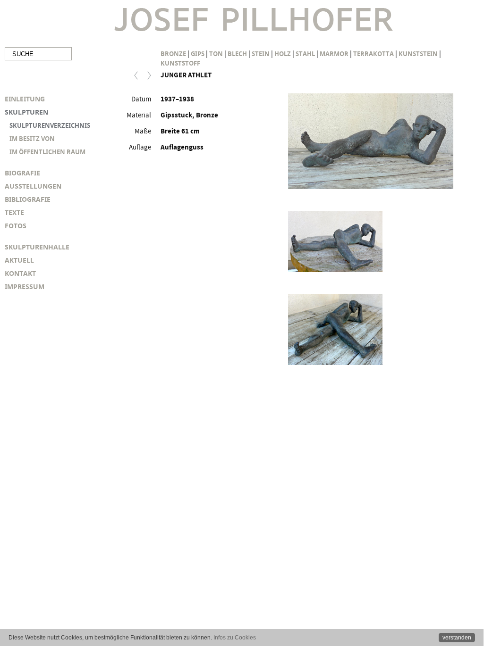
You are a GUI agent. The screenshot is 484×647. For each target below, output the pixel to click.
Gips (197, 54)
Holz (282, 54)
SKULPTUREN (26, 112)
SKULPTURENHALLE (37, 246)
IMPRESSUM (24, 286)
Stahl (305, 54)
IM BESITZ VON (32, 138)
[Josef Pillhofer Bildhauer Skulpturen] (253, 20)
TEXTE (14, 212)
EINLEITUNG (25, 98)
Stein (261, 54)
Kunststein (418, 54)
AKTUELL (19, 260)
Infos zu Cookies (234, 637)
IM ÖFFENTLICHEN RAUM (47, 152)
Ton (216, 54)
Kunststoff (180, 63)
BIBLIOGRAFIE (28, 199)
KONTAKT (20, 273)
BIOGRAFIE (22, 172)
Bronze (173, 54)
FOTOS (15, 225)
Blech (237, 54)
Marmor (334, 54)
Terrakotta (373, 54)
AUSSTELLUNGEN (33, 186)
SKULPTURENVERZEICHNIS (49, 125)
